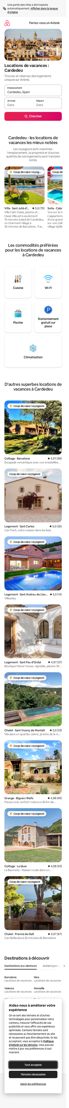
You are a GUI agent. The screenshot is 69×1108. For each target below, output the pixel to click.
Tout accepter (33, 1065)
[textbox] (18, 105)
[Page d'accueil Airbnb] (7, 23)
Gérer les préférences (33, 1084)
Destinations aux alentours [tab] (20, 965)
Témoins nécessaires (33, 1074)
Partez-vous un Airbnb (44, 23)
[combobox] (33, 92)
